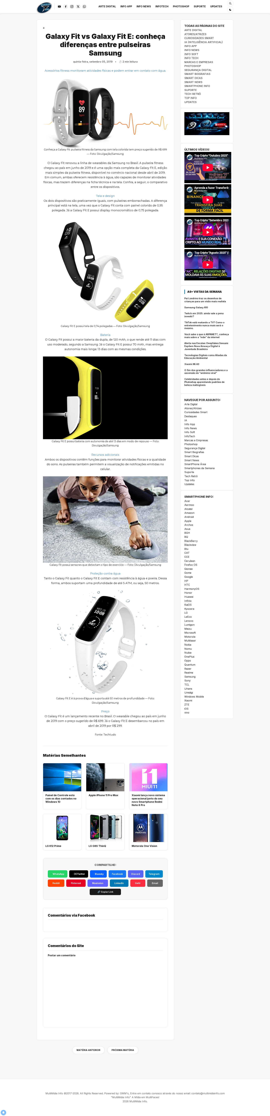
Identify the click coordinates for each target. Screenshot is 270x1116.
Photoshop (181, 6)
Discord (135, 874)
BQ (186, 536)
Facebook (117, 874)
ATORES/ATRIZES (195, 34)
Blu (186, 548)
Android (189, 516)
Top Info (189, 480)
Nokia (187, 644)
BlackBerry (191, 540)
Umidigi (188, 692)
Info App (126, 6)
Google (188, 576)
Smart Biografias (194, 452)
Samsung (189, 676)
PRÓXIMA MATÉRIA (123, 1050)
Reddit (56, 883)
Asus (187, 528)
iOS (186, 708)
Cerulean (189, 560)
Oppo (187, 660)
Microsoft (190, 632)
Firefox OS (190, 564)
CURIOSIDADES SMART (199, 38)
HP (186, 580)
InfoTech (161, 6)
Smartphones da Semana (199, 468)
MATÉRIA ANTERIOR (88, 1050)
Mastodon (97, 883)
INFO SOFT (191, 54)
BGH (187, 532)
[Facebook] (65, 6)
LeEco (188, 616)
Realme (188, 672)
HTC (187, 584)
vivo (186, 712)
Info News (144, 6)
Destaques (190, 416)
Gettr (138, 883)
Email (155, 883)
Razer (187, 668)
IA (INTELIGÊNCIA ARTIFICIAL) (203, 42)
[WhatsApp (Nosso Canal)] (84, 6)
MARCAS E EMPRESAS (198, 62)
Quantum (189, 664)
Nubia (187, 652)
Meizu (188, 628)
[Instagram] (71, 6)
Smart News (191, 460)
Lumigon (189, 624)
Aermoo (189, 504)
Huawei (188, 596)
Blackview (190, 544)
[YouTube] (59, 6)
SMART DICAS (193, 78)
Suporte (200, 6)
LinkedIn (119, 883)
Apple (187, 521)
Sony (187, 680)
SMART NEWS (193, 82)
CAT (187, 552)
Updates (216, 6)
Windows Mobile (194, 696)
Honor (188, 592)
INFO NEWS (191, 50)
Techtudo (109, 734)
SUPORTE (190, 90)
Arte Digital (107, 6)
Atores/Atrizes (193, 408)
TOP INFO (190, 98)
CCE (186, 556)
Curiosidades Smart (195, 412)
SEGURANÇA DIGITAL (198, 70)
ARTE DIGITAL (193, 30)
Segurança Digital (194, 448)
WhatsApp (58, 874)
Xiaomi (188, 700)
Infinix (188, 600)
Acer (187, 501)
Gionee (188, 568)
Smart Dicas (191, 456)
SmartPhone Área (195, 464)
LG (186, 612)
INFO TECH (191, 58)
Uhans (188, 688)
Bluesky (99, 874)
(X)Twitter (79, 874)
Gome (187, 572)
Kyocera (189, 608)
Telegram (154, 874)
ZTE (186, 704)
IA (185, 420)
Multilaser (190, 640)
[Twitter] (78, 6)
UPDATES (190, 102)
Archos (188, 524)
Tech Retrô (191, 476)
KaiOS (188, 604)
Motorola (189, 636)
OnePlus (189, 656)
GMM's (124, 1093)
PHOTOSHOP (192, 66)
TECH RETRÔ (192, 93)
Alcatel (188, 508)
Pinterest (76, 883)
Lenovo (188, 620)
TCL (186, 684)
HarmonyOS (191, 588)
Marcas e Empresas (196, 440)
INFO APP (190, 46)
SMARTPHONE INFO (197, 86)
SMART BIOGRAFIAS (197, 74)
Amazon (189, 512)
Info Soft (189, 432)
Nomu (188, 648)
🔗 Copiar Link (105, 892)
